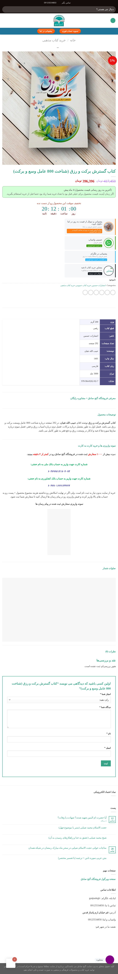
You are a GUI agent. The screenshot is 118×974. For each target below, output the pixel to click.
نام (108, 733)
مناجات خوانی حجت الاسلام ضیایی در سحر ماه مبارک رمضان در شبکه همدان (67, 848)
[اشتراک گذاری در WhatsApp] (112, 292)
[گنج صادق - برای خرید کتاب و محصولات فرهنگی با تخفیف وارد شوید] (59, 20)
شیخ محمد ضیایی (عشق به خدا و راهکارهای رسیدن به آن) (77, 837)
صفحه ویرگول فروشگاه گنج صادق (98, 879)
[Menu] (112, 20)
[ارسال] (6, 9)
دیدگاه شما (105, 707)
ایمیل (107, 748)
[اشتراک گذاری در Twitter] (101, 292)
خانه (73, 40)
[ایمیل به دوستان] (96, 292)
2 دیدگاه (103, 821)
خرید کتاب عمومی (83, 285)
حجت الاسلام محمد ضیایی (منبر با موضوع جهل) (82, 827)
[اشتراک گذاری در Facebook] (107, 292)
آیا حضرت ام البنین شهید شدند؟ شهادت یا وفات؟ (82, 817)
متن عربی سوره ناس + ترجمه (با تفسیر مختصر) (82, 858)
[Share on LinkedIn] (85, 292)
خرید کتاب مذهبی (54, 40)
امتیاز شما (105, 694)
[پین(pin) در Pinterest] (90, 292)
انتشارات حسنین (99, 285)
